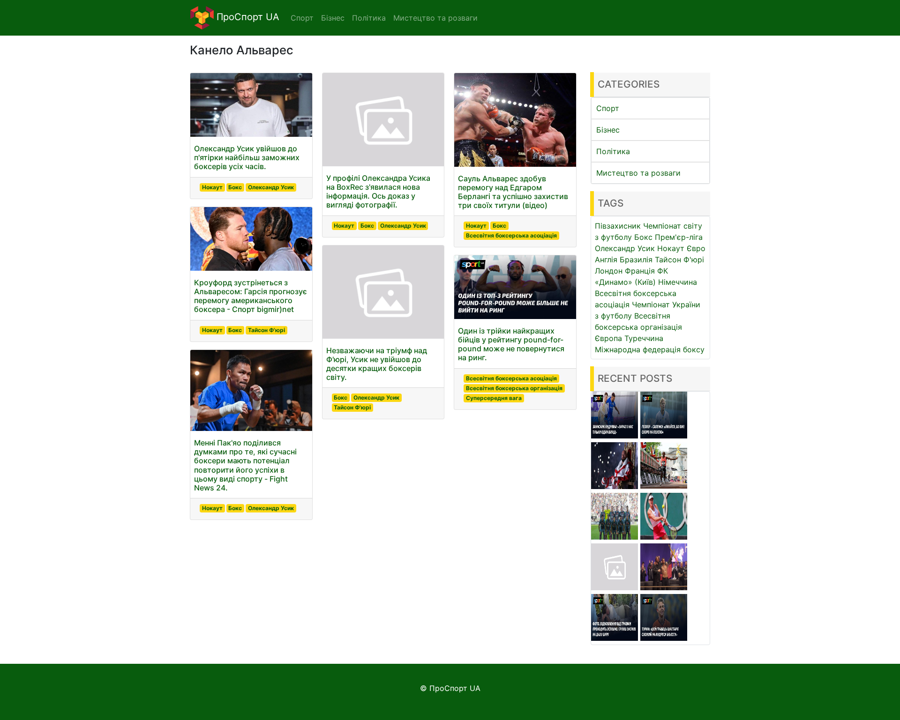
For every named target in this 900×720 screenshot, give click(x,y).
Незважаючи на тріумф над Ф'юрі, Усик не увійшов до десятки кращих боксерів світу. (376, 364)
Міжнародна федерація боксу (650, 349)
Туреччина (643, 338)
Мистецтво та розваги (638, 173)
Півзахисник (618, 225)
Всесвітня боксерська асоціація (511, 235)
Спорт (607, 108)
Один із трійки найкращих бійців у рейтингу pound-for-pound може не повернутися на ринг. (511, 344)
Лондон (608, 270)
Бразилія (636, 259)
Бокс (235, 187)
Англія (606, 259)
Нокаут (212, 187)
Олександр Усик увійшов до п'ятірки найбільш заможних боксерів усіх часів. (247, 157)
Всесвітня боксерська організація (514, 388)
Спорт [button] (302, 17)
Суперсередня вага (494, 397)
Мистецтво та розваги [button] (435, 17)
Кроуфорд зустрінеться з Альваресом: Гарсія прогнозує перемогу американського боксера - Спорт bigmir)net (250, 296)
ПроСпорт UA (246, 16)
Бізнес (608, 129)
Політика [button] (369, 17)
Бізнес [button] (333, 17)
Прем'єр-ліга (679, 237)
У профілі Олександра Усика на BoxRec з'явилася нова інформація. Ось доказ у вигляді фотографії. (378, 191)
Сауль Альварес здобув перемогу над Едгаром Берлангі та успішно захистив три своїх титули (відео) (513, 192)
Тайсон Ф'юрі (266, 330)
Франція (640, 270)
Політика (613, 151)
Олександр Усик (271, 187)
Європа (608, 338)
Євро (696, 248)
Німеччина (677, 282)
